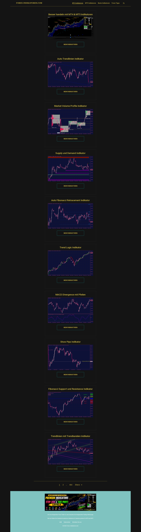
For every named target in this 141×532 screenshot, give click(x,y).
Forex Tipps (116, 3)
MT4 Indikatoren (77, 3)
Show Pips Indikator (70, 341)
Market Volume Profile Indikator (70, 106)
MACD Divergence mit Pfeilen (70, 294)
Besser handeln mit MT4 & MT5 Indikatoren (70, 14)
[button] (49, 26)
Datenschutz (67, 522)
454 (70, 485)
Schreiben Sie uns (77, 522)
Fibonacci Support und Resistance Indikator (70, 389)
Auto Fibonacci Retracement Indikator (70, 200)
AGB (60, 522)
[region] (70, 28)
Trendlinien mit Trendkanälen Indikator (70, 436)
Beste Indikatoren (104, 3)
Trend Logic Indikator (70, 247)
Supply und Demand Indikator (70, 153)
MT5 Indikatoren (90, 3)
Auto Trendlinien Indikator (70, 58)
